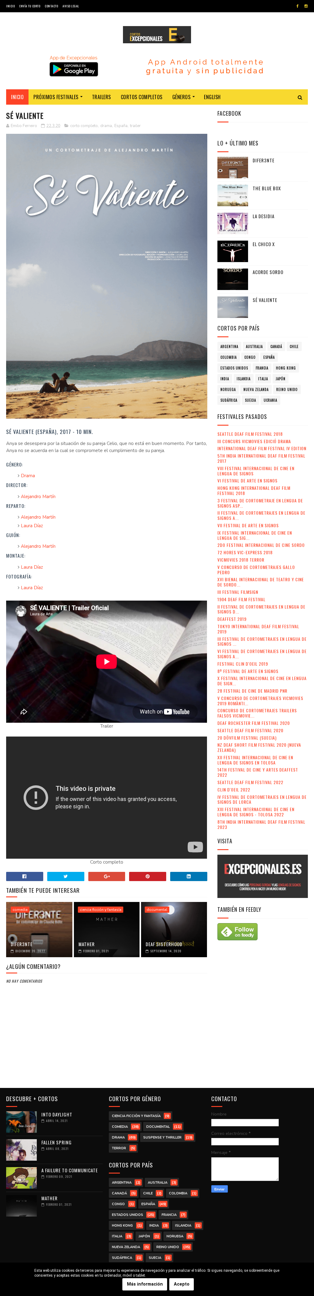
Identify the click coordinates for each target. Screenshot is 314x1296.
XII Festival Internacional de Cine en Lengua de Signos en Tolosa (255, 760)
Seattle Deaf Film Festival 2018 (250, 434)
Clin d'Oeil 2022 (233, 789)
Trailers (101, 97)
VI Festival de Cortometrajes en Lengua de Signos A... (262, 654)
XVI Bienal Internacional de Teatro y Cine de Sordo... (260, 582)
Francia (262, 368)
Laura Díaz (32, 526)
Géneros (181, 97)
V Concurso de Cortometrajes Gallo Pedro (256, 569)
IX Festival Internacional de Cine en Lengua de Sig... (254, 535)
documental (157, 909)
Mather (86, 944)
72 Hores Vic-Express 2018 (245, 552)
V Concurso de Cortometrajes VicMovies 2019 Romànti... (260, 700)
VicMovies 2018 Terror (240, 559)
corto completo (84, 126)
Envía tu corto (29, 6)
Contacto (51, 6)
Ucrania (270, 400)
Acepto (182, 1284)
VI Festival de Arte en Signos (247, 480)
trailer (135, 126)
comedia (20, 909)
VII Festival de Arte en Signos (248, 525)
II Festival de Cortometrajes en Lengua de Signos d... (261, 609)
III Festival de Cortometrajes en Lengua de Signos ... (262, 641)
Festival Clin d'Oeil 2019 (242, 663)
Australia (254, 346)
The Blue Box (267, 188)
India (224, 378)
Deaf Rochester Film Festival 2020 (253, 723)
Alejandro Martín (38, 496)
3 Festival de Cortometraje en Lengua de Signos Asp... (260, 503)
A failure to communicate (69, 1170)
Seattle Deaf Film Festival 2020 (250, 730)
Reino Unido (287, 389)
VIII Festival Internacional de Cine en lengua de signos (255, 471)
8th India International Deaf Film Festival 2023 (261, 824)
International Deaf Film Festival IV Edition (261, 448)
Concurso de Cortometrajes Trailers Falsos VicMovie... (257, 713)
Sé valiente (265, 299)
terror (119, 1148)
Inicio (10, 6)
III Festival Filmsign (237, 592)
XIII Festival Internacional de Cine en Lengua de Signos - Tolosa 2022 (255, 812)
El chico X (264, 244)
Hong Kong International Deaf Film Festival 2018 (253, 490)
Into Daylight (56, 1114)
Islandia (244, 378)
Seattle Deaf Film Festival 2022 (250, 782)
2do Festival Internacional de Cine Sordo (261, 545)
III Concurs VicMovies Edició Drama (254, 441)
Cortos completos (142, 97)
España (121, 126)
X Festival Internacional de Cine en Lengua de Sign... (262, 681)
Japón (280, 378)
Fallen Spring (56, 1142)
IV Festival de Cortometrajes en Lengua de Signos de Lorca (262, 799)
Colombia (228, 357)
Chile (294, 346)
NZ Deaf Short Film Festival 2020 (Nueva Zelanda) (259, 747)
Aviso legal (71, 6)
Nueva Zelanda (256, 389)
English (212, 97)
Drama (28, 476)
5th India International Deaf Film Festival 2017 (261, 458)
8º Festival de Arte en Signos (247, 671)
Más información (145, 1284)
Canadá (276, 346)
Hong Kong (286, 368)
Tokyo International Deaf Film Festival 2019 (258, 629)
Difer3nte (22, 944)
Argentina (229, 346)
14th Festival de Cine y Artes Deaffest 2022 (257, 772)
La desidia (263, 216)
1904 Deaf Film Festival (241, 599)
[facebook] (297, 6)
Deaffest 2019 (232, 619)
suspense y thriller (162, 1137)
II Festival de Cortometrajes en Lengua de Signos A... (261, 515)
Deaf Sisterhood (164, 944)
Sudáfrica (228, 400)
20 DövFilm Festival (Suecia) (247, 737)
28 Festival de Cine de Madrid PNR (252, 690)
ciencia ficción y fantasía (100, 909)
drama (106, 126)
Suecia (250, 400)
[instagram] (306, 6)
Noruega (228, 389)
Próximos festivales (55, 97)
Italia (263, 378)
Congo (250, 357)
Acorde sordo (268, 272)
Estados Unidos (234, 368)
